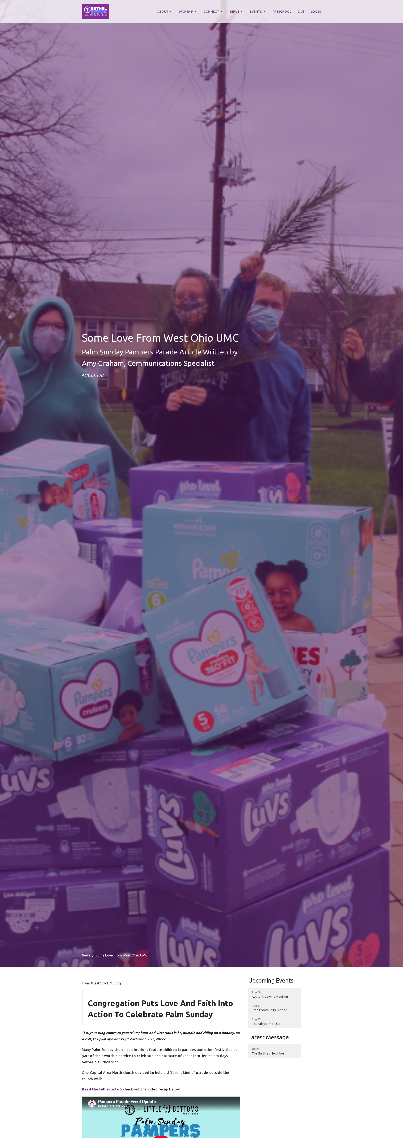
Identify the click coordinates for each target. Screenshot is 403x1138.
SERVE (234, 11)
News (86, 955)
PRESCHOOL (281, 11)
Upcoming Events (270, 980)
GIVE (301, 11)
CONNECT (211, 11)
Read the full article (100, 1089)
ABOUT (162, 11)
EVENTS (256, 11)
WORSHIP (186, 11)
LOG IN (316, 11)
